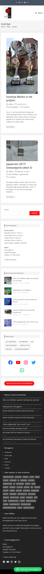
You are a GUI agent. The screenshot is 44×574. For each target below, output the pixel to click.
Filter (32, 477)
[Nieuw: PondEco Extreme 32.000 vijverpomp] (8, 312)
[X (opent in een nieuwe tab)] (16, 2)
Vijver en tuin (25, 345)
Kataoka (12, 487)
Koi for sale (8, 455)
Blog (6, 459)
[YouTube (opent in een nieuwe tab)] (24, 2)
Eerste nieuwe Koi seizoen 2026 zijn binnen (18, 411)
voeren (5, 504)
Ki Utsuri (20, 487)
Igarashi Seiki (7, 484)
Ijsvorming (20, 484)
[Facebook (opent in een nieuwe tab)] (19, 2)
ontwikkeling (22, 494)
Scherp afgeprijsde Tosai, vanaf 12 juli (25, 322)
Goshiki (5, 480)
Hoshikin (31, 480)
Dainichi (25, 477)
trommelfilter (13, 501)
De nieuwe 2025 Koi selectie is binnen (16, 432)
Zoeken (6, 210)
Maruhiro (26, 490)
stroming (29, 497)
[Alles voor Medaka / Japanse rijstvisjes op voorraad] (8, 280)
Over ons (8, 462)
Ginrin (37, 477)
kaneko (5, 487)
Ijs (14, 484)
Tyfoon (22, 501)
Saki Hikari (31, 494)
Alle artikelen (13, 107)
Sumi (35, 497)
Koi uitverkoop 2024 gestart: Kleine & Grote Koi (19, 439)
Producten (8, 452)
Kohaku (26, 487)
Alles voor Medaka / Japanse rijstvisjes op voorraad (21, 400)
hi (18, 480)
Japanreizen (24, 174)
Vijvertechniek (31, 501)
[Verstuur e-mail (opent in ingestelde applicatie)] (27, 2)
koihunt (37, 487)
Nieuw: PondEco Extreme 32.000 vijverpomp (18, 418)
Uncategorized (11, 345)
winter (20, 507)
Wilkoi (11, 104)
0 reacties (25, 107)
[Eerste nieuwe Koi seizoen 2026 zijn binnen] (8, 301)
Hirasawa (24, 480)
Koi (32, 342)
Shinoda (6, 497)
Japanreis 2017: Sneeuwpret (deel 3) (19, 165)
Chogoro (18, 477)
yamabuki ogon (28, 507)
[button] (28, 569)
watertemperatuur (9, 507)
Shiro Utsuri (14, 497)
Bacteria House (8, 477)
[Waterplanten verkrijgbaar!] (8, 291)
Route (7, 465)
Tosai (5, 501)
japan (33, 484)
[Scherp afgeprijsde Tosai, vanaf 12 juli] (8, 322)
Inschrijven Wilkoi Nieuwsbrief (19, 383)
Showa (22, 497)
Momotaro (35, 490)
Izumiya (14, 27)
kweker (12, 490)
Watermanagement (22, 349)
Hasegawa (13, 480)
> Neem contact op (10, 260)
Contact (7, 468)
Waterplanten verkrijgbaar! (22, 290)
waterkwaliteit (15, 504)
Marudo (19, 490)
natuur (5, 494)
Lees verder (10, 127)
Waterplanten (26, 504)
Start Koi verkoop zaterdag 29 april (15, 428)
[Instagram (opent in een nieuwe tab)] (22, 2)
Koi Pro (5, 490)
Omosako (13, 494)
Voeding (9, 349)
